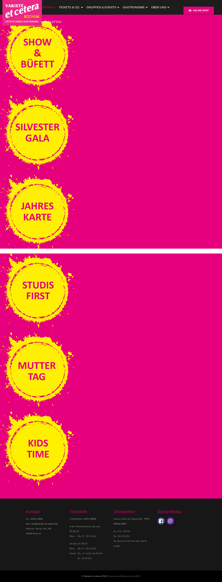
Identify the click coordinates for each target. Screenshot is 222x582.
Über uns (158, 7)
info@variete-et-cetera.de (44, 523)
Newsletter (51, 22)
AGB (138, 576)
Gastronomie (134, 7)
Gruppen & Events (101, 7)
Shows (46, 7)
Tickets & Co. (69, 7)
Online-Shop (201, 10)
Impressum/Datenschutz (121, 576)
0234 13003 (37, 519)
